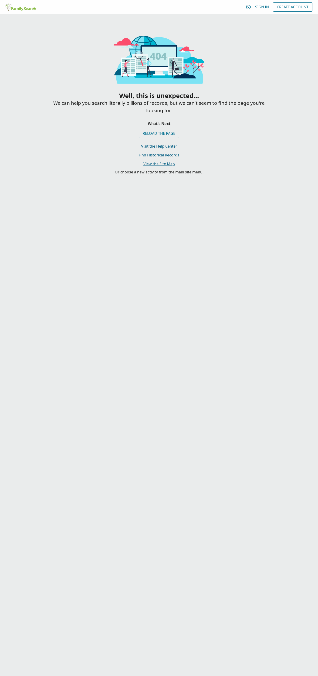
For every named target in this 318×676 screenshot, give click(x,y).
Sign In (262, 7)
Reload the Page (159, 133)
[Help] (248, 7)
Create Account (292, 7)
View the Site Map (159, 163)
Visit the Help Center (159, 146)
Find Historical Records (159, 155)
